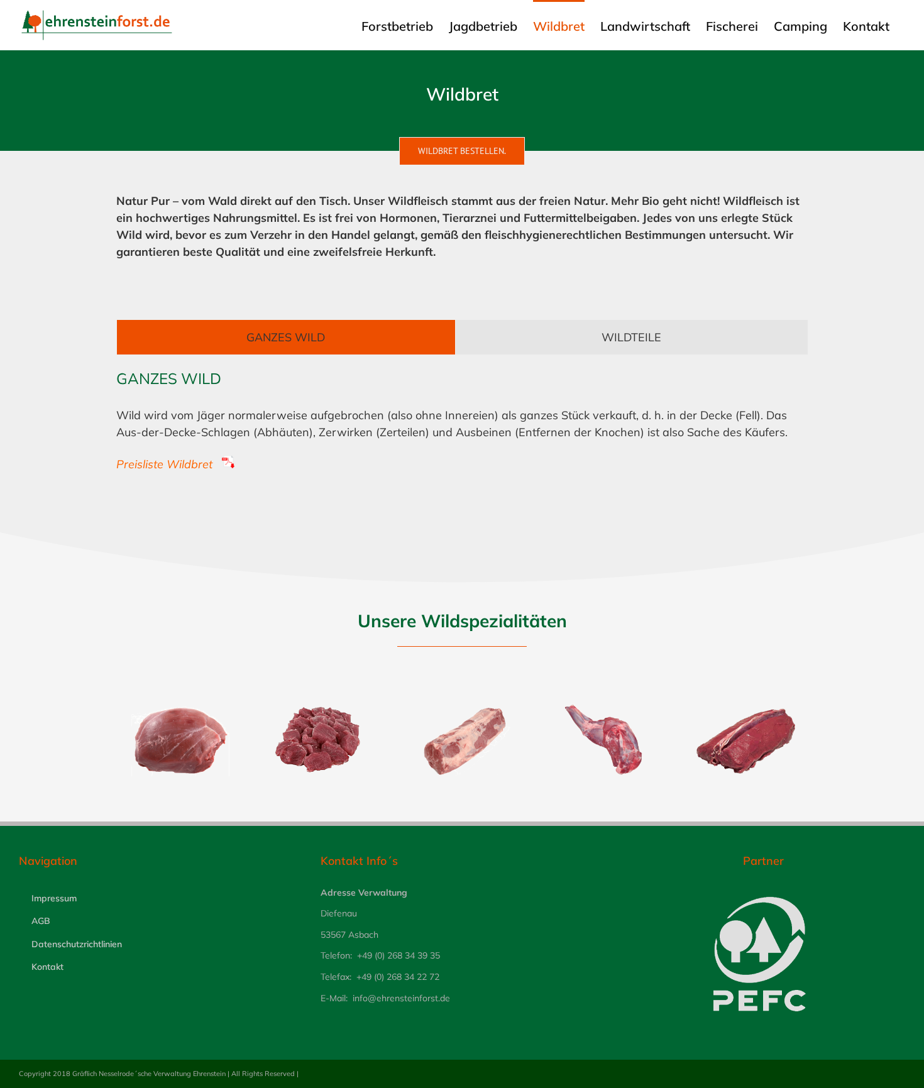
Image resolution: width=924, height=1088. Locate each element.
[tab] (286, 337)
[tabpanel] (462, 433)
